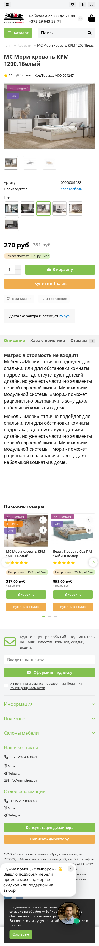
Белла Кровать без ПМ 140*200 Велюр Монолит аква (72, 553)
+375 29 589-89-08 (24, 801)
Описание (14, 340)
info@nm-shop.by (22, 780)
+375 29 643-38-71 (45, 21)
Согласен (20, 934)
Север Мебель (70, 188)
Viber (12, 766)
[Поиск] (89, 32)
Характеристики (47, 340)
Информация (18, 704)
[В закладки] (43, 520)
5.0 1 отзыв (19, 75)
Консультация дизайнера (49, 827)
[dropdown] (7, 4)
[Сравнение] (82, 4)
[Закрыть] (71, 868)
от (27, 256)
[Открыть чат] (69, 913)
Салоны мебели (21, 733)
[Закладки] (72, 4)
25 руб (64, 316)
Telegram (15, 773)
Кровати (24, 45)
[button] (5, 562)
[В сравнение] (43, 530)
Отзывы (81, 340)
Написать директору (49, 838)
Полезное (14, 718)
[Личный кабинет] (91, 4)
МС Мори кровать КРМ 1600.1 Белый (25, 553)
